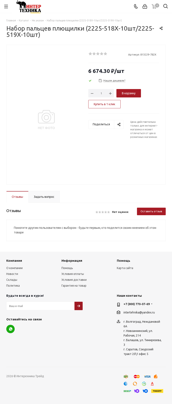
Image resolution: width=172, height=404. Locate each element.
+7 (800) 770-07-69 (137, 304)
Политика (13, 285)
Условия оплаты (72, 274)
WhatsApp (10, 329)
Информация (71, 260)
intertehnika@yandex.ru (139, 312)
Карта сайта (125, 268)
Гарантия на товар (73, 285)
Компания (14, 260)
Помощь (67, 268)
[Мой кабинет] (145, 6)
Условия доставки (74, 279)
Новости (12, 274)
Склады (11, 279)
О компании (14, 268)
